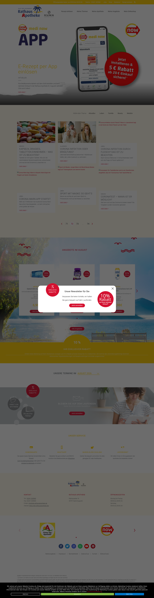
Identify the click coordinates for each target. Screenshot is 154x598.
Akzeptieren (77, 594)
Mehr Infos (129, 594)
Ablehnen (25, 594)
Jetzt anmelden (77, 305)
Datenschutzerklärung (94, 591)
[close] (112, 288)
